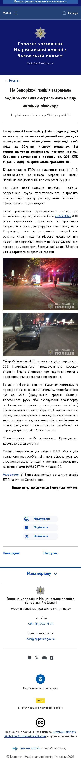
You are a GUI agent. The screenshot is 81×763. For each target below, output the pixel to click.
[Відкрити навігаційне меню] (16, 13)
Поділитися (41, 527)
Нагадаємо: (11, 475)
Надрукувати (42, 519)
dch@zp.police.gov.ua (41, 639)
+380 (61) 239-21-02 (40, 623)
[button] (40, 573)
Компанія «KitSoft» (30, 748)
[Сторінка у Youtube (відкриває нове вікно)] (44, 658)
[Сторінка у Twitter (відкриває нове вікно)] (37, 658)
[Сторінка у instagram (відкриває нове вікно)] (51, 658)
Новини (14, 80)
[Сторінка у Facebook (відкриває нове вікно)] (29, 658)
